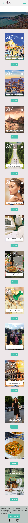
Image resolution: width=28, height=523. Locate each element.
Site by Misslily (4, 513)
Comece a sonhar (14, 516)
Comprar (14, 64)
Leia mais (14, 427)
